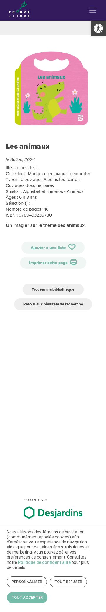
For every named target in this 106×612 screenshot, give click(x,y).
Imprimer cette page (49, 263)
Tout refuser (68, 582)
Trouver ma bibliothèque (53, 289)
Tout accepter (27, 597)
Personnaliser (26, 582)
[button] (98, 28)
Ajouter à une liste (49, 248)
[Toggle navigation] (92, 10)
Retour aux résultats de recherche (53, 304)
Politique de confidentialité (44, 562)
